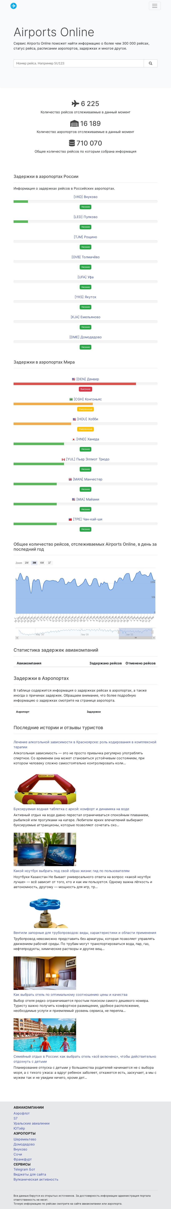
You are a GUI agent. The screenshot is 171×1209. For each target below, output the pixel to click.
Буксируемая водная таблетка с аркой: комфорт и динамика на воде (71, 809)
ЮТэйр (19, 1128)
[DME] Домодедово (85, 337)
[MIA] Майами (87, 499)
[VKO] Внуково (86, 197)
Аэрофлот (22, 1113)
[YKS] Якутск (85, 297)
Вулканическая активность (36, 1179)
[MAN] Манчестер (87, 479)
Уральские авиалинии (32, 1123)
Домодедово (24, 1144)
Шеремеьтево (25, 1139)
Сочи (18, 1154)
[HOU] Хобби (87, 419)
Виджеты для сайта (30, 1174)
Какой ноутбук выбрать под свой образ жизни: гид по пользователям (72, 871)
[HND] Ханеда (87, 439)
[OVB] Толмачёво (86, 257)
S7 (16, 1118)
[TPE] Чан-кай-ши (87, 519)
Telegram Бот (24, 1169)
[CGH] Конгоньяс (88, 399)
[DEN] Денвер (87, 379)
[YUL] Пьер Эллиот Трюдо (87, 459)
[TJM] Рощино (85, 237)
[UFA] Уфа (86, 277)
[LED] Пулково (86, 217)
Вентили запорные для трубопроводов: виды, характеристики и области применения (85, 933)
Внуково (20, 1149)
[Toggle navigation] (155, 6)
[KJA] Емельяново (86, 317)
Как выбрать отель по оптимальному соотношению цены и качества (70, 994)
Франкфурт (23, 1159)
